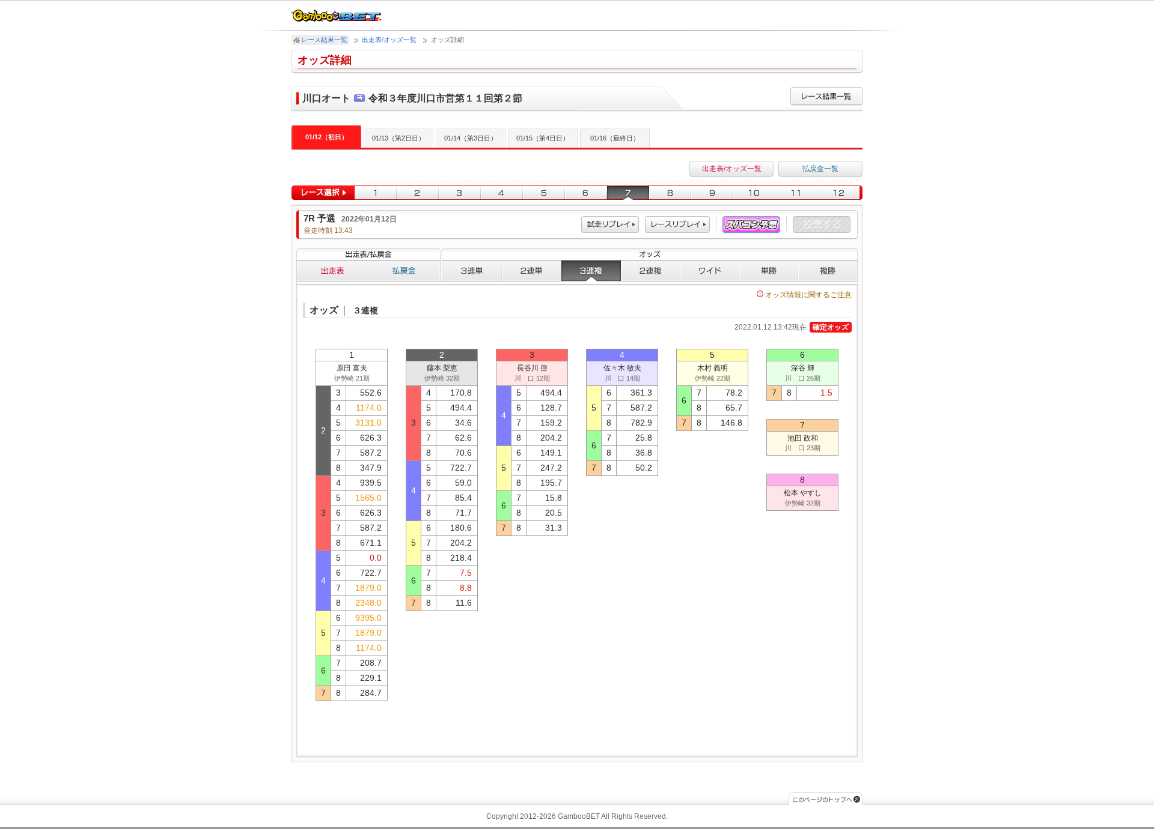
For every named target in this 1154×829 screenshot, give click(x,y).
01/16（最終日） (615, 138)
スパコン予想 (751, 225)
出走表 (332, 271)
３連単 (472, 271)
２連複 (650, 271)
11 (796, 192)
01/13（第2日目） (398, 138)
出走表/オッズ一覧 (389, 39)
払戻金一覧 (820, 168)
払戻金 (404, 271)
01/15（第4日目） (542, 138)
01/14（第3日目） (470, 138)
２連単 (531, 271)
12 (839, 192)
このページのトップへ (825, 798)
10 (754, 192)
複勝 (828, 271)
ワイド (709, 271)
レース (677, 225)
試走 (610, 225)
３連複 (591, 271)
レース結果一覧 (324, 39)
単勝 (768, 271)
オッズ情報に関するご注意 (808, 295)
